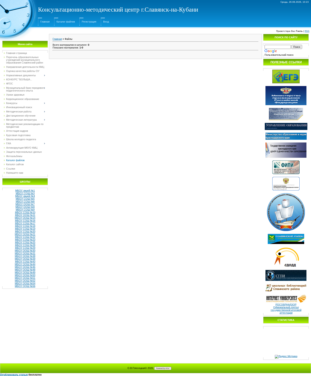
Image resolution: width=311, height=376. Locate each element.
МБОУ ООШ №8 (25, 207)
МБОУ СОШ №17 (25, 223)
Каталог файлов (65, 21)
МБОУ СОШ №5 (25, 198)
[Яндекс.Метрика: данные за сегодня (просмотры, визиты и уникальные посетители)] (286, 356)
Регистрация (89, 21)
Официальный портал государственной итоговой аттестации (286, 310)
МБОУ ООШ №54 (25, 283)
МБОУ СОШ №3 (25, 193)
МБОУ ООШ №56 (25, 286)
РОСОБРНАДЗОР (285, 304)
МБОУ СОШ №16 (25, 220)
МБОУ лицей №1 (25, 190)
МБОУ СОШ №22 (25, 237)
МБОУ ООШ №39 (25, 258)
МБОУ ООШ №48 (25, 269)
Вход (106, 21)
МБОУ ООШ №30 (25, 250)
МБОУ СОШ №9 (25, 209)
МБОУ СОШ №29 (25, 247)
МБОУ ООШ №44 (25, 264)
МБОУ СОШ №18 (25, 226)
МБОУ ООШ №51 (25, 278)
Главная (45, 21)
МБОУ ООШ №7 (25, 204)
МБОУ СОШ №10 (25, 212)
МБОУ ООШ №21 (25, 234)
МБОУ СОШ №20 (25, 231)
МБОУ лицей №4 (25, 196)
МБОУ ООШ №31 (25, 253)
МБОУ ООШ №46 (25, 267)
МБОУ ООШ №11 (25, 215)
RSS (307, 31)
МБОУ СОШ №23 (25, 239)
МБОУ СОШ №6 (25, 201)
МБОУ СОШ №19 (25, 228)
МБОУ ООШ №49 (25, 272)
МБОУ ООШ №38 (25, 256)
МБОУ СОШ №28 (25, 245)
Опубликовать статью (14, 374)
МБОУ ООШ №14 (25, 217)
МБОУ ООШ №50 (25, 275)
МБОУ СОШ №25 (25, 242)
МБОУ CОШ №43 (25, 261)
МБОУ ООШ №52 (25, 280)
